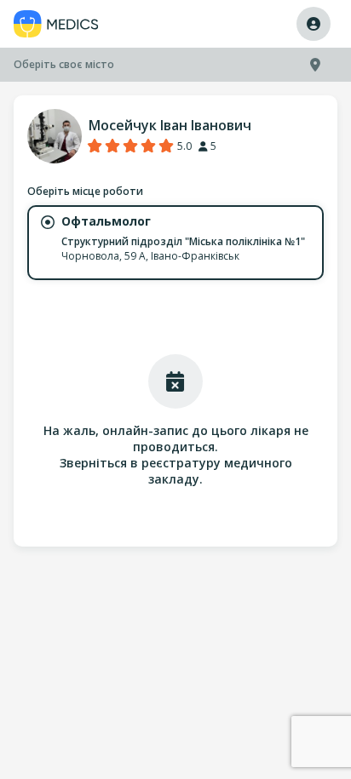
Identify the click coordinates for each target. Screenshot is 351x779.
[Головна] (56, 24)
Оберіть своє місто (64, 64)
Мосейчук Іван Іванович (170, 125)
